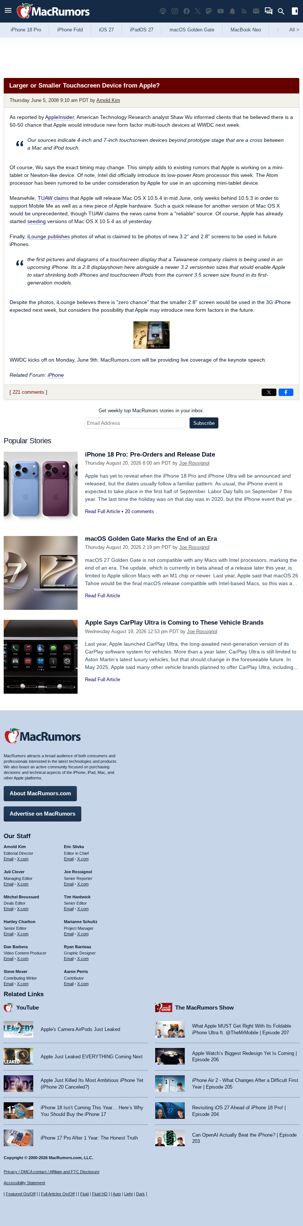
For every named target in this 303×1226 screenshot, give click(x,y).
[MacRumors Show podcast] (163, 11)
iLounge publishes (48, 236)
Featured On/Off (20, 1194)
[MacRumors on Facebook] (186, 11)
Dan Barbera (16, 947)
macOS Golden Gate (192, 30)
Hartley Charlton (19, 921)
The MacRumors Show (204, 1007)
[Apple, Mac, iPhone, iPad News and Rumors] (53, 19)
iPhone (56, 375)
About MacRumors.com (40, 793)
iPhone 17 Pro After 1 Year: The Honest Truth (89, 1138)
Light (128, 1194)
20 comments (139, 511)
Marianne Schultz (81, 921)
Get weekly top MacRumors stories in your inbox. (151, 410)
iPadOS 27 (141, 30)
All (294, 30)
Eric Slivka (74, 846)
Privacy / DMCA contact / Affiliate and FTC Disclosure (51, 1171)
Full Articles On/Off (58, 1194)
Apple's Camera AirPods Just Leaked (80, 1029)
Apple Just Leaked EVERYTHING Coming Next (92, 1056)
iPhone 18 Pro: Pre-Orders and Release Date (150, 454)
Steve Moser (15, 971)
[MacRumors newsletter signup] (256, 11)
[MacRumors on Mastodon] (208, 11)
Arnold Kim (108, 100)
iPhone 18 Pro (26, 30)
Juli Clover (14, 872)
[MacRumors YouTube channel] (220, 11)
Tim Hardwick (77, 897)
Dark (140, 1194)
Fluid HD (100, 1194)
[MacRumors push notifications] (232, 11)
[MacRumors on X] (198, 11)
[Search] (283, 11)
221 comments (28, 392)
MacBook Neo (246, 30)
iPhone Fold (70, 30)
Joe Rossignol (194, 463)
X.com (22, 859)
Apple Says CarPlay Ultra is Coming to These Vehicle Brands (174, 622)
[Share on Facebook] (286, 392)
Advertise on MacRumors (42, 813)
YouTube (27, 1007)
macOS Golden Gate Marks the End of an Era (151, 538)
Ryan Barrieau (77, 947)
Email (8, 859)
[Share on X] (269, 392)
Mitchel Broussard (21, 897)
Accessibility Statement (24, 1183)
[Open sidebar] (294, 12)
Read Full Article (102, 511)
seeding (36, 221)
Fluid (84, 1194)
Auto (117, 1194)
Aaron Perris (76, 971)
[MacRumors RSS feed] (244, 11)
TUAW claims (53, 198)
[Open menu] (8, 11)
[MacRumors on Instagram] (174, 11)
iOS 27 (106, 30)
